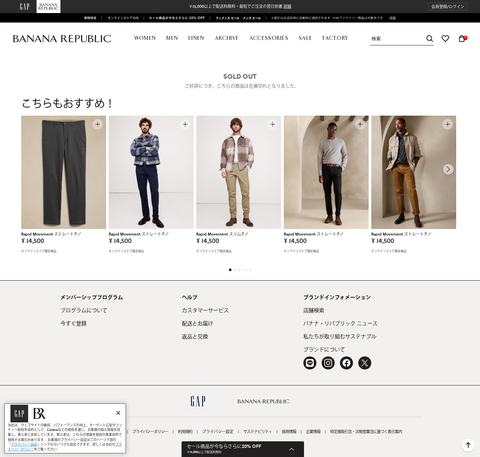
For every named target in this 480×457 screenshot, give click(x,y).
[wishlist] (445, 38)
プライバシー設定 (217, 432)
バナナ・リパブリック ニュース (340, 323)
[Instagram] (328, 362)
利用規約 (185, 432)
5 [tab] (246, 269)
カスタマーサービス (205, 310)
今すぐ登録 (73, 323)
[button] (448, 6)
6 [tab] (250, 269)
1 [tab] (230, 270)
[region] (65, 428)
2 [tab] (234, 269)
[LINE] (309, 362)
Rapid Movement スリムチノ (222, 234)
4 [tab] (242, 269)
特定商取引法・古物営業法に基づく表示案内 (366, 432)
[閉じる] (118, 413)
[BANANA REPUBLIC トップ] (62, 38)
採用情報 (289, 432)
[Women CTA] (225, 18)
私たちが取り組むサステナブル (339, 336)
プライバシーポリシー (150, 432)
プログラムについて (83, 310)
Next (448, 169)
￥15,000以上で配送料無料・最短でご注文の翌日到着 (240, 6)
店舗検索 (313, 310)
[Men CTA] (251, 18)
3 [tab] (238, 269)
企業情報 (313, 432)
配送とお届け (197, 323)
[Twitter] (364, 362)
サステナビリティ (257, 432)
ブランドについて (324, 349)
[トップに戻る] (468, 445)
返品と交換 (195, 336)
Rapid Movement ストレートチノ (51, 234)
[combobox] (403, 38)
